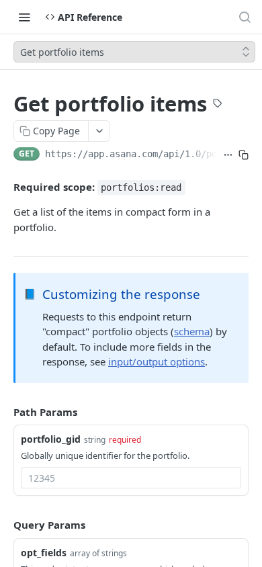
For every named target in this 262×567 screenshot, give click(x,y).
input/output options (156, 361)
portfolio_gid (51, 439)
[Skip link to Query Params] (4, 525)
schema (192, 331)
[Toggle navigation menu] (24, 17)
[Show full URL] (228, 155)
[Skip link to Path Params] (4, 412)
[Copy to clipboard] (243, 155)
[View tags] (218, 105)
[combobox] (131, 477)
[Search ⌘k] (244, 17)
